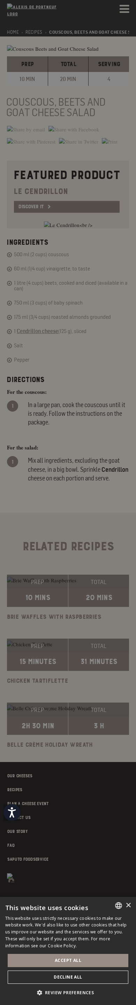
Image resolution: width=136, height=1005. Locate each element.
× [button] (128, 905)
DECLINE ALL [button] (68, 977)
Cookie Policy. (62, 946)
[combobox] (118, 905)
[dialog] (68, 951)
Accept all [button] (68, 960)
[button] (68, 992)
